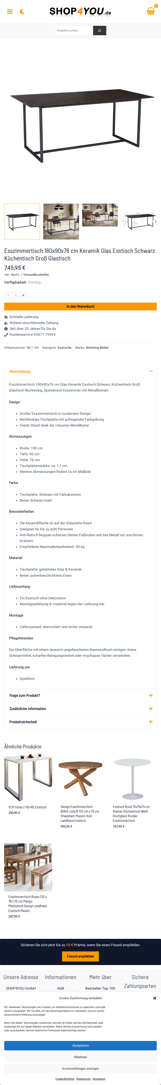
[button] (155, 998)
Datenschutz (83, 1078)
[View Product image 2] (61, 221)
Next (156, 221)
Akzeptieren (80, 1045)
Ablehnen (80, 1057)
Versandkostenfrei (36, 275)
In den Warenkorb (81, 306)
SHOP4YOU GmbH (21, 988)
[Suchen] (99, 30)
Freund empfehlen (80, 956)
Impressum (99, 1078)
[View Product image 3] (100, 215)
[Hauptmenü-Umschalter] (10, 11)
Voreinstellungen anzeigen (80, 1069)
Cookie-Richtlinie (65, 1078)
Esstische (64, 348)
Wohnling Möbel (97, 348)
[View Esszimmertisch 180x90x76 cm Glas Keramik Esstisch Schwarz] (22, 221)
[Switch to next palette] (22, 11)
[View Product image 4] (139, 221)
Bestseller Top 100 (100, 988)
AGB (60, 988)
